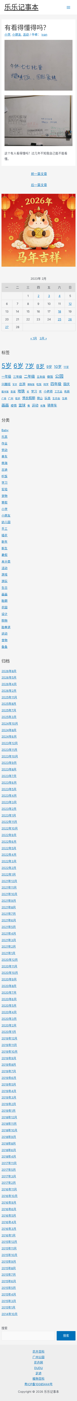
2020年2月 (8, 1025)
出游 (22, 384)
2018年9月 (8, 1137)
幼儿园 (5, 522)
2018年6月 (8, 1150)
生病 (64, 398)
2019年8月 (8, 1064)
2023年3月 (9, 802)
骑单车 (52, 405)
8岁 (40, 366)
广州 (10, 398)
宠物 (4, 496)
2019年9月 (8, 1058)
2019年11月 (9, 1045)
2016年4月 (8, 1222)
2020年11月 (9, 966)
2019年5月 (8, 1084)
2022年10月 (9, 828)
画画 (5, 405)
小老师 (48, 391)
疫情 (14, 405)
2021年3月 (8, 940)
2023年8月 (8, 769)
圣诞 (13, 391)
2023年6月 (9, 782)
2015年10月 (9, 1255)
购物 (4, 620)
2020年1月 (8, 1031)
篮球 (22, 405)
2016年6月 (8, 1209)
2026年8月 (8, 671)
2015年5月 (8, 1288)
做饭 (50, 376)
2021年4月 (8, 933)
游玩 (4, 581)
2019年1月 (8, 1110)
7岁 (29, 365)
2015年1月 (8, 1307)
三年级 (17, 376)
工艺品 (58, 391)
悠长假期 (28, 398)
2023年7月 (8, 776)
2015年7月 (8, 1274)
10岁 (58, 367)
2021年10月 (9, 894)
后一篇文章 (39, 185)
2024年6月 (9, 736)
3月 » (43, 338)
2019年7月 (8, 1071)
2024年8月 (8, 730)
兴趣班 (5, 384)
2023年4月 (9, 795)
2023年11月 (9, 749)
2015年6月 (8, 1281)
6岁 (18, 365)
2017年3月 (8, 1176)
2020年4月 (9, 1012)
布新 (67, 391)
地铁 (21, 391)
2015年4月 (8, 1294)
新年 (4, 541)
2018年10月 (9, 1130)
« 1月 (33, 338)
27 (7, 327)
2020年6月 (9, 999)
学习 (34, 391)
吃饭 (38, 384)
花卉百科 (38, 1351)
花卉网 (38, 1362)
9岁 (49, 367)
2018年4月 (8, 1156)
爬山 (40, 398)
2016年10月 (9, 1196)
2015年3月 (8, 1301)
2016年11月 (9, 1189)
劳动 (4, 450)
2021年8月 (8, 907)
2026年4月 (9, 684)
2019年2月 (8, 1104)
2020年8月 (8, 986)
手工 (4, 528)
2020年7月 (8, 992)
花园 (4, 607)
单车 (4, 456)
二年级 (29, 376)
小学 (4, 509)
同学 (46, 384)
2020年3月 (9, 1018)
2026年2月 (8, 690)
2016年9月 (8, 1202)
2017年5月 (8, 1169)
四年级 (55, 384)
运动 (35, 405)
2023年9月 (9, 762)
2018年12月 (9, 1117)
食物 (4, 640)
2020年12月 (9, 959)
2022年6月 (8, 841)
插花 (4, 535)
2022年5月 (8, 848)
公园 (59, 376)
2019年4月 (8, 1091)
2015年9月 (8, 1261)
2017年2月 (8, 1182)
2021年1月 (8, 953)
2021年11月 (9, 887)
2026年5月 (8, 677)
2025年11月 (9, 697)
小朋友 (5, 515)
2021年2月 (8, 946)
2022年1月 (8, 874)
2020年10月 (9, 972)
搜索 (4, 1328)
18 (59, 311)
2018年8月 (8, 1143)
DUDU (38, 1368)
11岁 (66, 367)
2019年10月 (9, 1051)
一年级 (6, 377)
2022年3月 (8, 861)
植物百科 (38, 1378)
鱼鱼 (4, 646)
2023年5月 (8, 789)
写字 (14, 384)
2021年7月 (8, 913)
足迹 (38, 1373)
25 (59, 319)
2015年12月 (9, 1241)
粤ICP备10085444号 (38, 1384)
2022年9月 (8, 835)
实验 (4, 489)
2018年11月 (9, 1123)
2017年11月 (9, 1163)
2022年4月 (8, 854)
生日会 (56, 398)
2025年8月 (8, 703)
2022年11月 (9, 822)
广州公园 (38, 1357)
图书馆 (5, 391)
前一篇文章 (39, 174)
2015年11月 (9, 1248)
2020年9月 (9, 979)
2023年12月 (9, 743)
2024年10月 (9, 723)
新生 (4, 548)
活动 (4, 568)
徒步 (17, 398)
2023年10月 (9, 756)
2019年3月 (8, 1097)
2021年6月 (8, 920)
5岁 (6, 365)
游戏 (4, 574)
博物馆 (30, 384)
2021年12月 (9, 881)
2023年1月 (8, 815)
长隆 (42, 405)
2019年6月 (8, 1078)
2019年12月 (9, 1038)
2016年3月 (8, 1228)
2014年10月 (9, 1314)
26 (70, 319)
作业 (4, 443)
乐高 (4, 437)
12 (70, 303)
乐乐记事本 (21, 7)
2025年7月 (8, 710)
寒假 (4, 502)
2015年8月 (8, 1268)
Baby (5, 430)
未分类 (5, 561)
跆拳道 (5, 627)
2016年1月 (8, 1235)
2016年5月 (8, 1215)
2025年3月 (8, 717)
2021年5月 (8, 927)
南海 (4, 463)
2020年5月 (8, 1005)
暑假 (4, 555)
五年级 (41, 376)
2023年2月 (8, 808)
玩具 (47, 398)
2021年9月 (8, 900)
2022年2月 (8, 868)
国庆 (66, 384)
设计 (4, 614)
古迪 (4, 469)
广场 (3, 398)
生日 (4, 587)
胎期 (4, 600)
